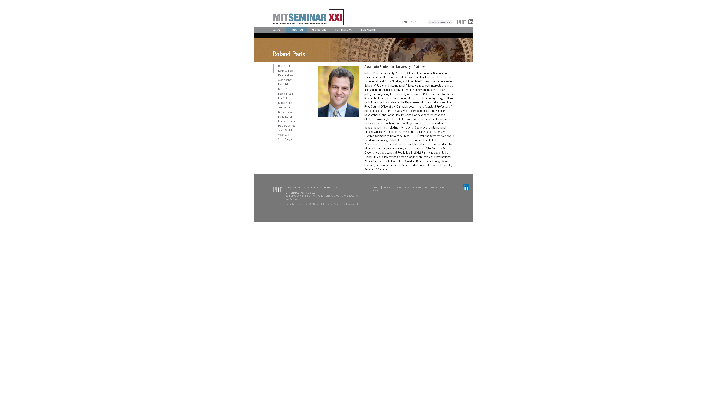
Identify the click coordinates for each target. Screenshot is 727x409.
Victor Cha (283, 134)
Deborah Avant (285, 93)
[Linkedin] (470, 21)
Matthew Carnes (286, 125)
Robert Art (283, 89)
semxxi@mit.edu (294, 204)
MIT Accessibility (351, 204)
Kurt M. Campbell (287, 121)
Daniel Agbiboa (286, 70)
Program (297, 30)
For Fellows (344, 30)
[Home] (299, 17)
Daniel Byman (285, 116)
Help (404, 22)
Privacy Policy (332, 204)
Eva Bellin (283, 98)
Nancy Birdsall (285, 102)
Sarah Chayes (285, 139)
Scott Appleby (285, 79)
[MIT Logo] (461, 21)
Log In (413, 22)
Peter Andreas (285, 75)
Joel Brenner (284, 107)
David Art (283, 84)
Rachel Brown (285, 112)
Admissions (319, 30)
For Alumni (368, 30)
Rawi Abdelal (285, 66)
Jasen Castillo (285, 130)
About (277, 30)
